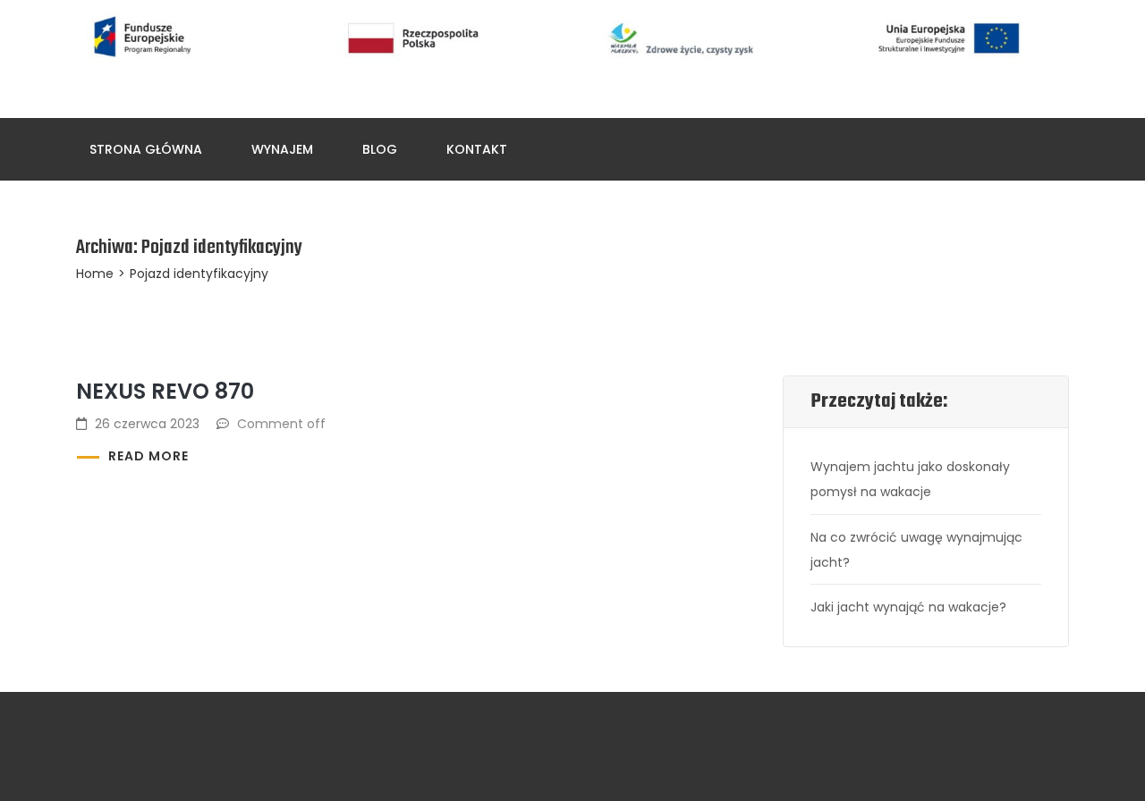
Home (95, 273)
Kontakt (476, 149)
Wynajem (282, 149)
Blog (379, 149)
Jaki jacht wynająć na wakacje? (908, 607)
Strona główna (145, 149)
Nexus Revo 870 (165, 391)
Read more (148, 456)
